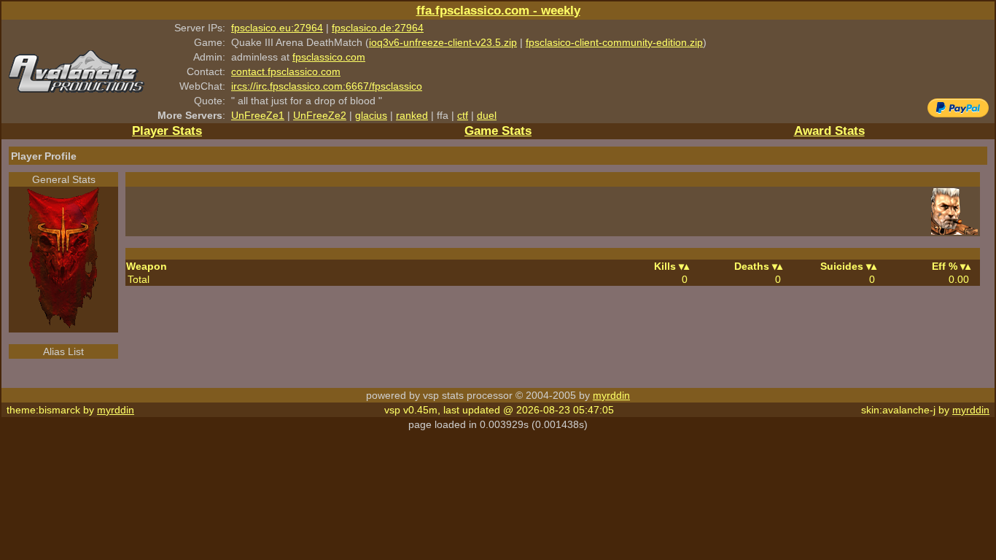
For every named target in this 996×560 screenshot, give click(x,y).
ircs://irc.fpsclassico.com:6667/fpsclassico (326, 86)
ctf (462, 115)
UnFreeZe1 (257, 115)
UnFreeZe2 (319, 115)
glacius (371, 115)
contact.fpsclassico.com (286, 71)
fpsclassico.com (328, 57)
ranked (412, 115)
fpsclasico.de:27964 (378, 28)
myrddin (611, 395)
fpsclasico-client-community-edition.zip (614, 42)
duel (487, 115)
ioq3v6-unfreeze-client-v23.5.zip (443, 42)
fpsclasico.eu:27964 (277, 28)
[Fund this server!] (958, 114)
